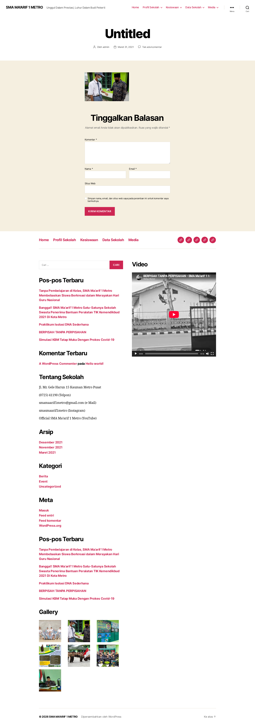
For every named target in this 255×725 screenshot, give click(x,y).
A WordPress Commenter (58, 363)
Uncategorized (50, 486)
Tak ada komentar (152, 46)
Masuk (44, 510)
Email (133, 169)
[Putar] (135, 353)
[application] (174, 314)
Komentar (91, 139)
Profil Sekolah (151, 7)
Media (211, 7)
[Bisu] (207, 353)
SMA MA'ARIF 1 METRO (24, 7)
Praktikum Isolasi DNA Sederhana (64, 324)
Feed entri (46, 515)
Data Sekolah (193, 7)
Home (135, 7)
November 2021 (50, 447)
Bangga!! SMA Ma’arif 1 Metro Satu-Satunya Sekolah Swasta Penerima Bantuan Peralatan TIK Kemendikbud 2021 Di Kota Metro (79, 312)
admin (106, 46)
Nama (89, 169)
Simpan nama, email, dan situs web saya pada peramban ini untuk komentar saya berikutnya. (128, 200)
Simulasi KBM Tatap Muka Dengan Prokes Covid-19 (76, 340)
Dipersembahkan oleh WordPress (101, 716)
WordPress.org (50, 525)
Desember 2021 (50, 442)
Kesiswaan (172, 7)
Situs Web (90, 183)
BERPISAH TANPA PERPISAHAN (62, 332)
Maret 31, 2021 (126, 46)
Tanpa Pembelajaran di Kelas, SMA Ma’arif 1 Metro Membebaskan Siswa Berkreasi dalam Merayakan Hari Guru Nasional (79, 295)
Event (43, 481)
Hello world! (95, 363)
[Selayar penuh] (212, 353)
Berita (43, 476)
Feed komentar (50, 520)
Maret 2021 (47, 452)
